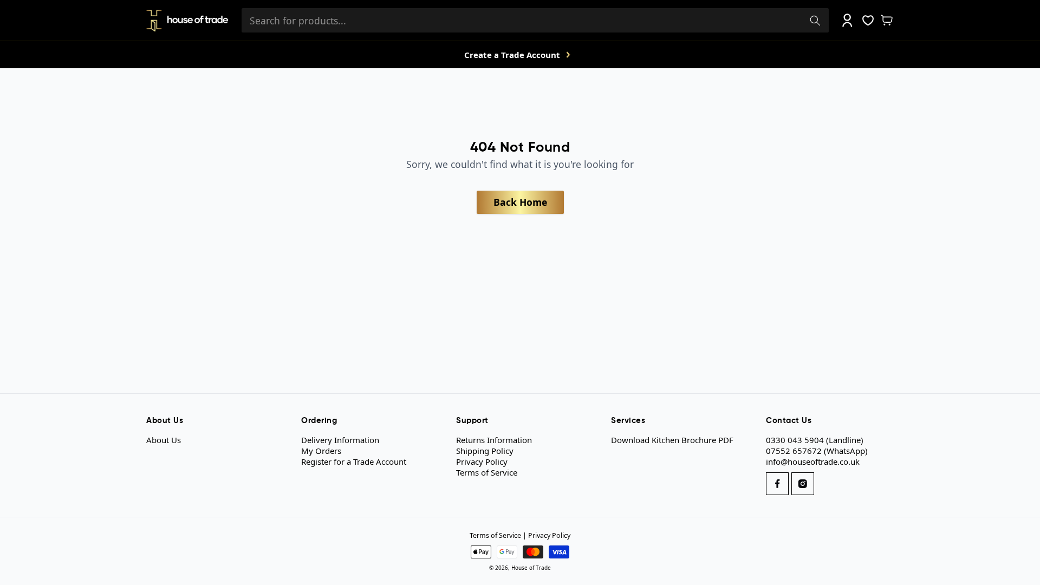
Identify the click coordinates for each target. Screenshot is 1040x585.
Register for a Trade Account (353, 461)
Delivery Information (340, 439)
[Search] (815, 20)
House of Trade (531, 567)
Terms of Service (486, 472)
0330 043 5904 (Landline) (814, 439)
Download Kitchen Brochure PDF (672, 439)
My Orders (321, 450)
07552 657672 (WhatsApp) (817, 450)
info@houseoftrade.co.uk (813, 461)
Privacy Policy (482, 461)
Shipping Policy (485, 450)
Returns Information (494, 439)
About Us (163, 439)
